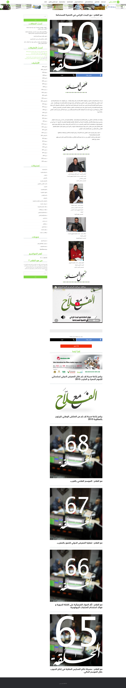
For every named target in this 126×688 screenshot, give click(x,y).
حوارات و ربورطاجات (43, 209)
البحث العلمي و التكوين (53, 2)
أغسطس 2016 (44, 69)
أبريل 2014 (44, 147)
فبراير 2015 (44, 118)
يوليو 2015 (44, 104)
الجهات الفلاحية (44, 192)
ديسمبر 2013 (44, 158)
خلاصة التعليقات (43, 246)
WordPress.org (43, 249)
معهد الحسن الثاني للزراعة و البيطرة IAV (33, 51)
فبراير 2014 (44, 152)
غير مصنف (44, 221)
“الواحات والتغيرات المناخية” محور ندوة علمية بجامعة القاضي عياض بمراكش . (37, 28)
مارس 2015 (44, 115)
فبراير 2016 (44, 84)
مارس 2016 (44, 81)
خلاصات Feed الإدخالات (42, 243)
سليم (46, 53)
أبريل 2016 (44, 78)
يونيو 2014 (44, 141)
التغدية (45, 186)
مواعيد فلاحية (44, 229)
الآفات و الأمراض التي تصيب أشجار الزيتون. (38, 39)
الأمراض (45, 178)
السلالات (45, 198)
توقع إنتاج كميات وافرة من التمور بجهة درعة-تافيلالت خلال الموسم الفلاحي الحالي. (35, 42)
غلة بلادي (45, 218)
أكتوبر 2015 (44, 95)
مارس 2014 (44, 149)
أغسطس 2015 (44, 101)
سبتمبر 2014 (44, 132)
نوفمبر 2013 (44, 161)
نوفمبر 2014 (44, 127)
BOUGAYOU (44, 54)
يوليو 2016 (44, 72)
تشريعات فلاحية (43, 204)
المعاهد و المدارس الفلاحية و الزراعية (40, 201)
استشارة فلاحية (62, 2)
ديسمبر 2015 (44, 89)
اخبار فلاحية (103, 2)
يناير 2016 (45, 86)
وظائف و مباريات (43, 232)
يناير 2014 (45, 155)
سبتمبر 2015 (44, 98)
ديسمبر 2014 (44, 124)
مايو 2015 (45, 109)
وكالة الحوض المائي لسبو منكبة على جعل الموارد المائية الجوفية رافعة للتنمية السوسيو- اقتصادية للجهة (36, 32)
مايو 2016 (45, 75)
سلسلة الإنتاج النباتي (89, 2)
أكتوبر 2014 (44, 129)
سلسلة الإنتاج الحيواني (79, 2)
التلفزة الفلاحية (70, 2)
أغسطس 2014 (44, 135)
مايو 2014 (45, 144)
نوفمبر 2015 (44, 92)
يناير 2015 (45, 121)
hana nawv (45, 51)
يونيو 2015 (44, 106)
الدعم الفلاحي (44, 195)
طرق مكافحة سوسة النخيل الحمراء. (40, 36)
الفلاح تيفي (112, 2)
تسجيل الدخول (44, 240)
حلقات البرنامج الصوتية (42, 206)
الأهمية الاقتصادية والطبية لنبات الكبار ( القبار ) (34, 57)
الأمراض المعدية (43, 181)
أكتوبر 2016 (44, 66)
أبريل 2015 (44, 112)
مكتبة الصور (97, 2)
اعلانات (45, 2)
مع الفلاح (45, 224)
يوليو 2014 (44, 138)
